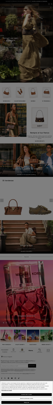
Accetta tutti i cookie (26, 394)
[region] (26, 393)
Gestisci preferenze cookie (26, 398)
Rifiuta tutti (26, 402)
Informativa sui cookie (6, 390)
